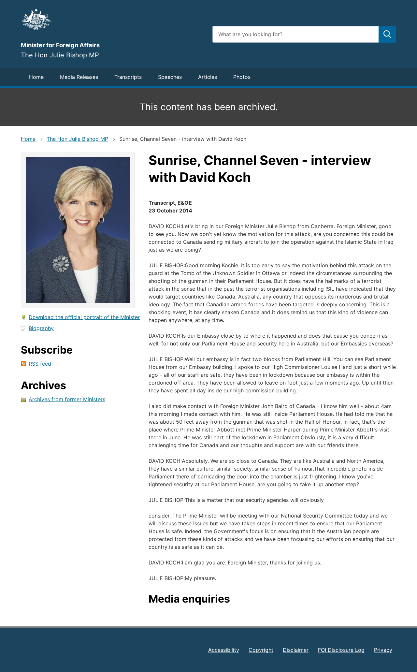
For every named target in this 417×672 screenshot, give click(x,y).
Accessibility (223, 650)
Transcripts (128, 77)
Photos (242, 77)
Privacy (383, 650)
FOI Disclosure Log (341, 650)
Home (36, 77)
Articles (207, 77)
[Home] (113, 19)
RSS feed (40, 363)
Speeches (170, 77)
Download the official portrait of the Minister (84, 317)
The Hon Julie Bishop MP (77, 139)
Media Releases (79, 77)
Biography (41, 328)
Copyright (261, 650)
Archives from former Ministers (67, 399)
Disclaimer (296, 650)
